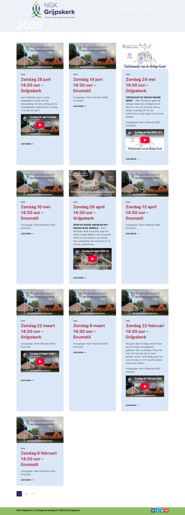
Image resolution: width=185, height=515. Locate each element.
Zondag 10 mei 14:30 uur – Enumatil (35, 212)
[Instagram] (162, 511)
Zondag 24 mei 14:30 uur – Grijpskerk (141, 85)
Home (100, 9)
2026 (23, 74)
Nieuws (110, 9)
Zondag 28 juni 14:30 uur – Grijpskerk (36, 85)
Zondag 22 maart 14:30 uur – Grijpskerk (38, 331)
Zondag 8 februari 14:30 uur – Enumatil (39, 459)
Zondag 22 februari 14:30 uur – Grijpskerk (145, 331)
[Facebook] (153, 511)
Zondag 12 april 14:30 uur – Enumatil (141, 212)
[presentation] (40, 56)
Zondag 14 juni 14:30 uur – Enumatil (88, 85)
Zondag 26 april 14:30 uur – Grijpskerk (89, 212)
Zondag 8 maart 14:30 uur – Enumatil (89, 331)
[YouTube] (166, 511)
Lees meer (27, 144)
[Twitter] (158, 511)
